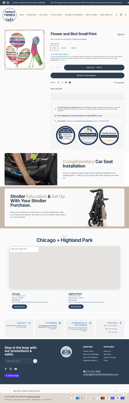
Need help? (120, 82)
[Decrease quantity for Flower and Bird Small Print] (53, 67)
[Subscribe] (35, 361)
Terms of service (26, 399)
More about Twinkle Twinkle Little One (65, 391)
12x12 (54, 48)
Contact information (46, 399)
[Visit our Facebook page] (4, 3)
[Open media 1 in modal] (24, 49)
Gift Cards (107, 354)
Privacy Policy (88, 351)
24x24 (63, 48)
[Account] (125, 14)
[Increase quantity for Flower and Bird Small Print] (60, 67)
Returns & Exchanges (91, 354)
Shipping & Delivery (90, 360)
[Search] (116, 14)
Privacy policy (17, 399)
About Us (107, 351)
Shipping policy (36, 399)
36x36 (73, 48)
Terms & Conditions (90, 357)
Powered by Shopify (33, 396)
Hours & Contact (110, 357)
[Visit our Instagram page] (8, 3)
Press (106, 360)
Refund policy (8, 399)
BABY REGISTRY (106, 15)
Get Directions (19, 307)
